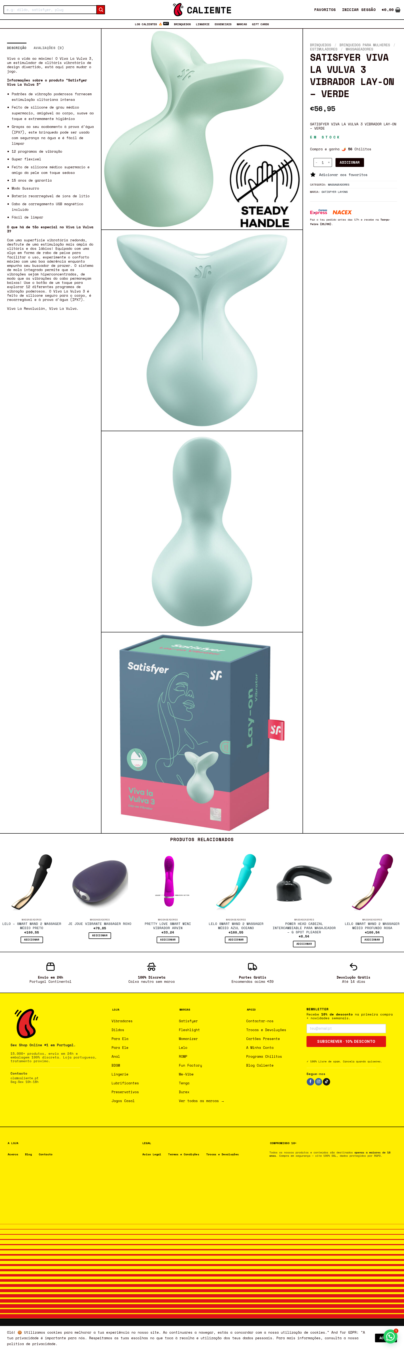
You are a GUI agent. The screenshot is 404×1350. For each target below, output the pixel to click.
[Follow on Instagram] (318, 1082)
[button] (359, 9)
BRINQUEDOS (182, 24)
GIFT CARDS (260, 24)
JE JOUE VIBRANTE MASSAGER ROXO (99, 924)
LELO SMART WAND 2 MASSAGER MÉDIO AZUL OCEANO (236, 926)
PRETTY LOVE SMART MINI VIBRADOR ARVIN (168, 926)
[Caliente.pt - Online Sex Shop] (202, 10)
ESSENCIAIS (223, 24)
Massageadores (359, 49)
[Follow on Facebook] (310, 1082)
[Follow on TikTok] (326, 1082)
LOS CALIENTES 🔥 (148, 24)
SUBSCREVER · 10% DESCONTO (346, 1041)
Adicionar (350, 162)
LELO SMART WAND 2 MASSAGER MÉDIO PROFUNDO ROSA (372, 926)
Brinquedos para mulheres (364, 44)
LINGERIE (202, 24)
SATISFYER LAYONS (334, 192)
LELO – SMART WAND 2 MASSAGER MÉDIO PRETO (31, 926)
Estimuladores (323, 49)
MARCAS (242, 24)
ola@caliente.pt (25, 1078)
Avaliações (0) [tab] (49, 47)
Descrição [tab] (17, 47)
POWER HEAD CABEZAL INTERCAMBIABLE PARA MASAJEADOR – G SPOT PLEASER (304, 928)
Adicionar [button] (32, 939)
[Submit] (100, 9)
